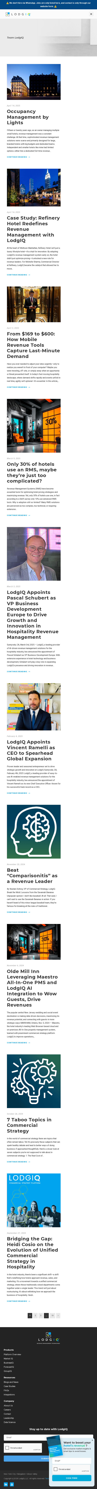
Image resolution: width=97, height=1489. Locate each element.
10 (52, 1316)
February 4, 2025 (15, 736)
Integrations (9, 1395)
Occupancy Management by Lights (28, 116)
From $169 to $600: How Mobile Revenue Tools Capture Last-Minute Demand (33, 345)
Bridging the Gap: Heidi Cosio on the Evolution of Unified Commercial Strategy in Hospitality (32, 1253)
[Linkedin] (6, 1484)
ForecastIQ (9, 1367)
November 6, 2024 (15, 965)
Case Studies (9, 1386)
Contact (7, 1414)
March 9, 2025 (13, 458)
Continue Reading (17, 157)
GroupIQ (8, 1371)
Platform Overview (12, 1355)
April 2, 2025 (13, 328)
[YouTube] (12, 1484)
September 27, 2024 (16, 1233)
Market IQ (8, 1359)
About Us (8, 1406)
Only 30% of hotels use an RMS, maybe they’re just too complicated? (32, 472)
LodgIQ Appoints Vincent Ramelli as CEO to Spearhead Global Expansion (31, 750)
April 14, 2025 (13, 106)
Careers (7, 1410)
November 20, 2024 (16, 864)
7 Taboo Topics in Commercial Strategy (29, 1125)
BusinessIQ (9, 1363)
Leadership (9, 1418)
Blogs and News (11, 1382)
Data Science (10, 1422)
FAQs (6, 1391)
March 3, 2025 (13, 586)
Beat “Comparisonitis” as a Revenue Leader (32, 875)
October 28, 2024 (15, 1114)
